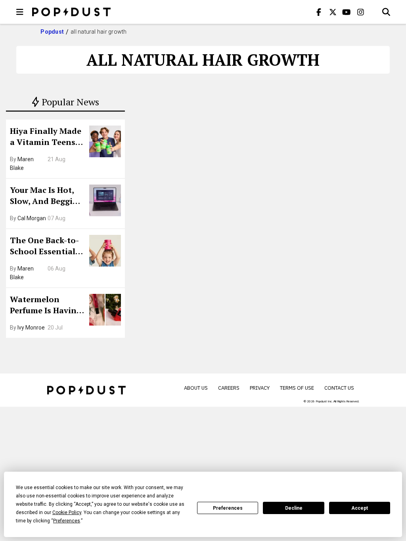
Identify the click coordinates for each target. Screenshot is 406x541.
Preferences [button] (66, 521)
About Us (196, 388)
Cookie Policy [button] (66, 512)
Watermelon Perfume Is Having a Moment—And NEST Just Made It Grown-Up (45, 306)
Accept (359, 508)
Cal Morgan (31, 218)
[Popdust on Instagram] (360, 12)
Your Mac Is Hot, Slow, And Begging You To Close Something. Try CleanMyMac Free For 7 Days (46, 196)
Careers (228, 388)
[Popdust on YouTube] (346, 12)
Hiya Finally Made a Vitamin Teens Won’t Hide (45, 137)
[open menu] (20, 12)
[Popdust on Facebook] (319, 12)
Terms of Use (297, 388)
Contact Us (339, 388)
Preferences (228, 508)
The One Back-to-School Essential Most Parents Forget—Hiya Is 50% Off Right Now (46, 247)
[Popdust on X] (333, 12)
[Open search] (386, 12)
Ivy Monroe (31, 327)
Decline (294, 508)
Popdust (52, 32)
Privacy (260, 388)
